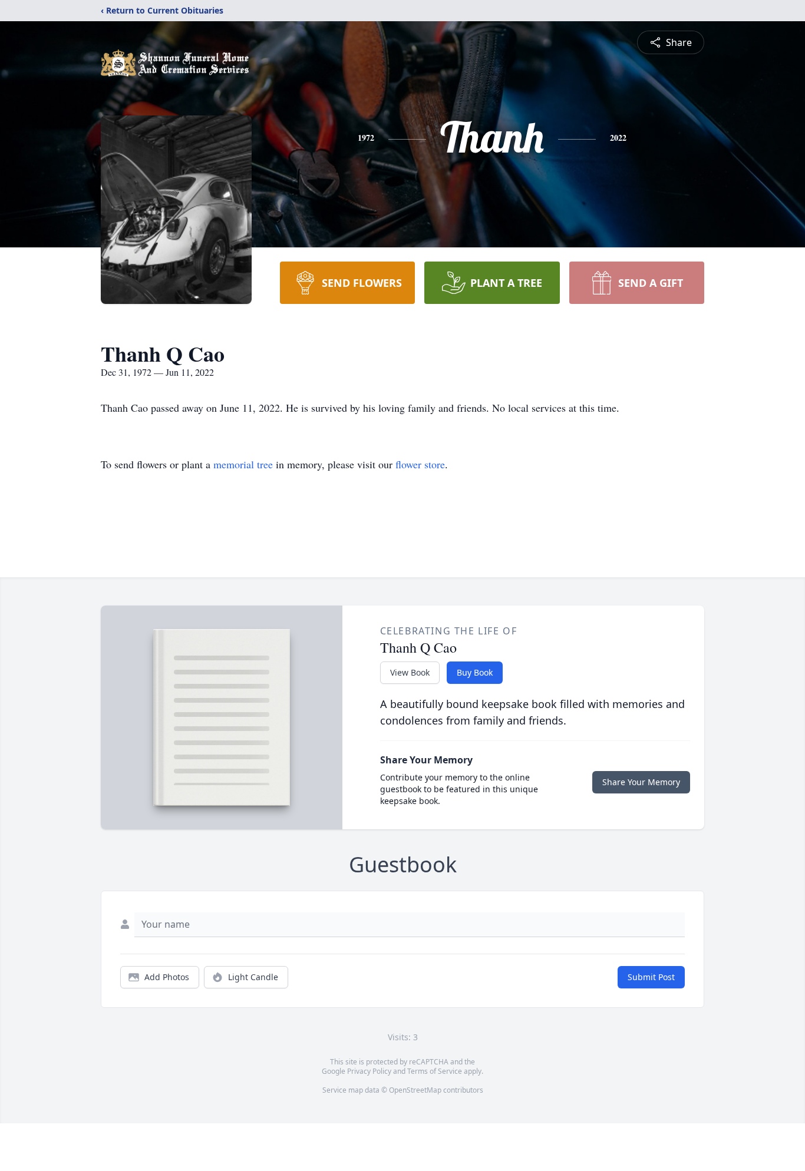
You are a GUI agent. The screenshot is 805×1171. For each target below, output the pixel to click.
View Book (410, 672)
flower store (420, 464)
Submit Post (651, 977)
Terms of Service (434, 1071)
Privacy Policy (369, 1071)
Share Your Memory (641, 782)
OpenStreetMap (415, 1090)
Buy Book (475, 672)
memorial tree (243, 464)
